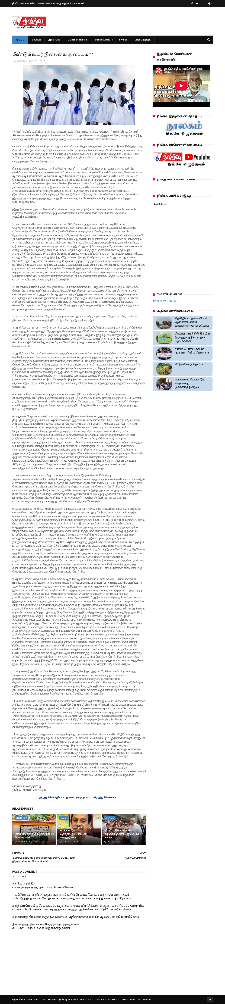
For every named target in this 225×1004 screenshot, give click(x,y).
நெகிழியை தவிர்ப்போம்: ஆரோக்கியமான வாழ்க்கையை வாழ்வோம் (192, 322)
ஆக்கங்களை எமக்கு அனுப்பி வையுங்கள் (61, 3)
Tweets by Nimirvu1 (165, 301)
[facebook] (192, 3)
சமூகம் (36, 40)
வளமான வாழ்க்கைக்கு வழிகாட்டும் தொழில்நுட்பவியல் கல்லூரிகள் (76, 832)
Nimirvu (147, 999)
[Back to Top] (210, 999)
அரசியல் (54, 40)
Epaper (123, 40)
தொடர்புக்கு (143, 40)
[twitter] (197, 3)
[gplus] (210, 3)
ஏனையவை (103, 40)
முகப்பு (20, 40)
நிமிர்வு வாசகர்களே (23, 3)
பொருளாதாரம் (78, 40)
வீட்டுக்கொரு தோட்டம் (189, 364)
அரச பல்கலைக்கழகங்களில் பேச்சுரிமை (34, 836)
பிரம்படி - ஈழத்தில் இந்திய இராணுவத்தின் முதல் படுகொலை (192, 337)
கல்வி (42, 61)
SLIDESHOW (21, 818)
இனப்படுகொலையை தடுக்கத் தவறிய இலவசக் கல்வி (121, 834)
